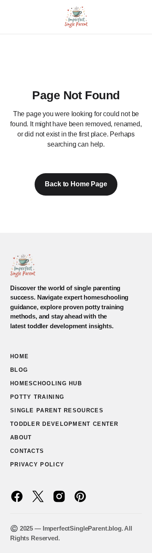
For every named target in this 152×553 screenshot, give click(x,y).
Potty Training (37, 397)
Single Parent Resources (56, 410)
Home (19, 356)
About (21, 437)
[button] (14, 17)
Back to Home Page (76, 184)
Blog (19, 370)
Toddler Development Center (64, 424)
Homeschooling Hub (46, 383)
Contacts (27, 451)
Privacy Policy (37, 464)
